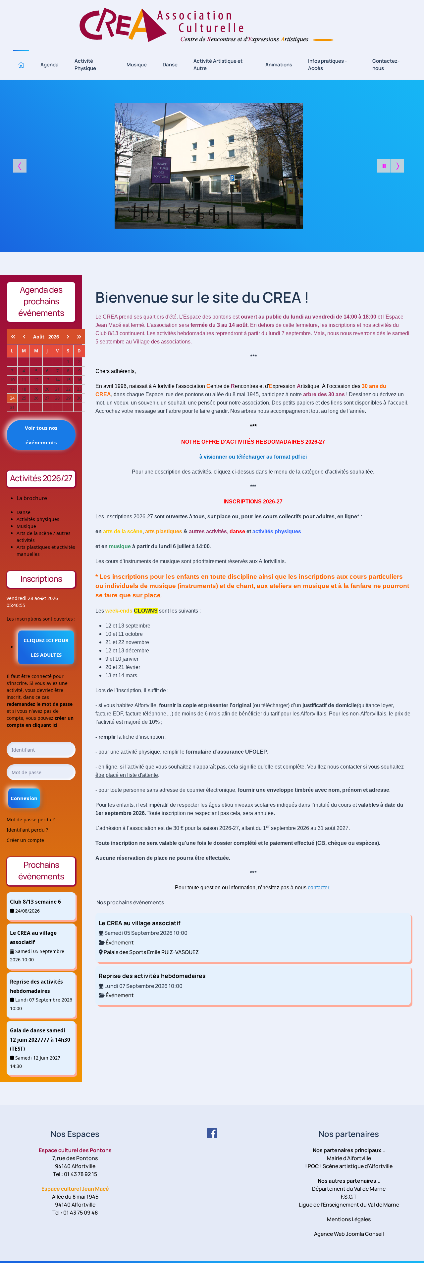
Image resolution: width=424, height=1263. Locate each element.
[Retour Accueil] (212, 25)
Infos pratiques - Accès (327, 64)
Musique (137, 64)
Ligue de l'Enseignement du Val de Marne (349, 1204)
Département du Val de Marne (349, 1188)
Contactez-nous (385, 64)
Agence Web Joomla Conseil (349, 1233)
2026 (53, 337)
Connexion (24, 798)
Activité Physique (85, 64)
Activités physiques (38, 519)
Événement (120, 942)
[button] (21, 65)
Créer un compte (25, 840)
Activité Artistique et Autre (217, 64)
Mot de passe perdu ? (31, 819)
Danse (170, 64)
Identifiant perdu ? (27, 830)
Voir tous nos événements (41, 435)
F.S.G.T (349, 1196)
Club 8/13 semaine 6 (35, 901)
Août (40, 337)
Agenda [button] (49, 64)
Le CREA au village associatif (140, 923)
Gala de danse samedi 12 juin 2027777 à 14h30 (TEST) (40, 1039)
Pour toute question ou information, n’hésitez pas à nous (252, 887)
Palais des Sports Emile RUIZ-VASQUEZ (151, 952)
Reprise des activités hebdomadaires (152, 976)
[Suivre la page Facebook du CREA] (212, 1133)
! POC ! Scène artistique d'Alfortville (349, 1166)
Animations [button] (278, 64)
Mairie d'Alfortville (349, 1158)
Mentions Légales (349, 1219)
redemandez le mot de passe (40, 704)
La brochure (32, 498)
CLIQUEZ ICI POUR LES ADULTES (46, 647)
